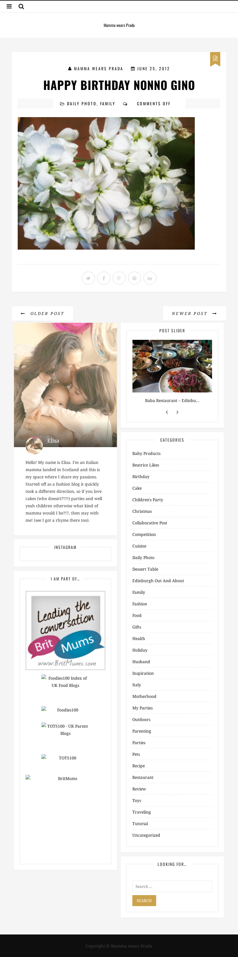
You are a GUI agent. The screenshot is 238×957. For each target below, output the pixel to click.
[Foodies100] (65, 714)
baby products (146, 453)
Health (138, 638)
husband (141, 661)
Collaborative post (149, 522)
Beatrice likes (145, 465)
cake (137, 488)
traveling (141, 812)
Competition (144, 534)
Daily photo (82, 103)
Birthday (140, 476)
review (139, 789)
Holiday (139, 650)
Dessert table (145, 569)
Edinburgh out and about (158, 580)
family (108, 103)
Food (137, 615)
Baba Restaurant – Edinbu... (172, 400)
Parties (138, 742)
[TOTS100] (65, 762)
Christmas (142, 511)
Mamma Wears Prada (98, 68)
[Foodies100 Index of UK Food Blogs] (65, 690)
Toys (136, 800)
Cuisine (139, 546)
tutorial (140, 823)
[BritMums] (65, 630)
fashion (139, 603)
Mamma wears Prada (119, 25)
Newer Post (191, 313)
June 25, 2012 (153, 68)
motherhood (144, 696)
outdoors (141, 719)
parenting (141, 731)
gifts (136, 627)
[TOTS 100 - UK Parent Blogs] (65, 738)
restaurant (143, 777)
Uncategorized (146, 835)
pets (136, 754)
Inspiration (143, 673)
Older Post (46, 313)
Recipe (138, 765)
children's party (147, 499)
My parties (142, 708)
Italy (136, 684)
